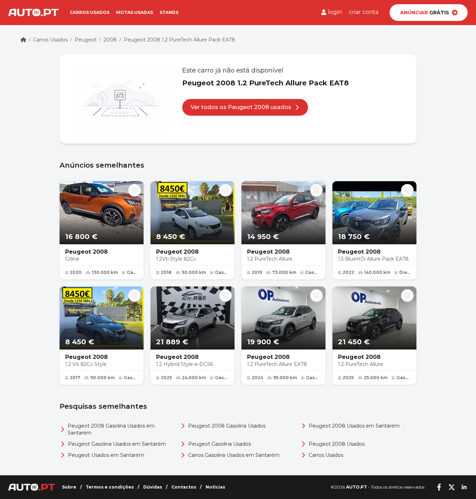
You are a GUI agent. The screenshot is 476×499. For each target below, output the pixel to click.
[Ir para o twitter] (451, 487)
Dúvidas (152, 487)
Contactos (183, 487)
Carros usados (89, 12)
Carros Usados (50, 40)
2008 (110, 40)
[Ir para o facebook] (439, 487)
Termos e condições (110, 487)
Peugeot (86, 40)
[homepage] (23, 40)
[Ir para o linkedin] (464, 487)
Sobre (69, 487)
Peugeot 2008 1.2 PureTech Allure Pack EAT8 (179, 40)
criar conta (363, 12)
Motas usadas (134, 12)
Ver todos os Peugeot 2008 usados (241, 107)
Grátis (424, 12)
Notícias (215, 487)
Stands (169, 12)
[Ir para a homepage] (33, 12)
